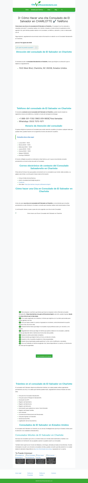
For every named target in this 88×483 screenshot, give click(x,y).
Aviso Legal (18, 473)
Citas (48, 9)
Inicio (27, 9)
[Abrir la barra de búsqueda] (62, 10)
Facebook (21, 182)
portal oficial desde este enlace (43, 449)
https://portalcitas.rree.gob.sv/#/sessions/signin (38, 184)
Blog (56, 9)
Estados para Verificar (37, 9)
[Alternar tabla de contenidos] (35, 47)
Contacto (53, 473)
